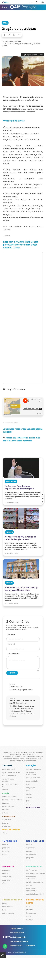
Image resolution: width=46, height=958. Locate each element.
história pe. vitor (32, 870)
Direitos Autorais (16, 946)
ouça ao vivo (30, 848)
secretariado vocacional (35, 894)
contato (5, 790)
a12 (4, 422)
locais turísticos (8, 806)
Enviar (12, 673)
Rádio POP (8, 866)
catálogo (29, 919)
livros (4, 910)
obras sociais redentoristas (31, 890)
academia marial (8, 769)
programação (7, 848)
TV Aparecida (9, 840)
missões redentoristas (34, 882)
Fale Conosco (30, 946)
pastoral (5, 823)
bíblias (4, 903)
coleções (29, 910)
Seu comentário (13, 654)
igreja (28, 784)
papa (28, 801)
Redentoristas (34, 866)
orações (29, 797)
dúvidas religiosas (33, 778)
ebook (28, 916)
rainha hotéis (7, 826)
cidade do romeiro (9, 776)
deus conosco (7, 907)
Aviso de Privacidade (17, 933)
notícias (5, 813)
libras (28, 791)
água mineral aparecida (11, 772)
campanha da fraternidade (31, 773)
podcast (29, 851)
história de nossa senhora (12, 800)
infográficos (30, 787)
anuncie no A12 (33, 807)
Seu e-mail (11, 644)
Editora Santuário (12, 899)
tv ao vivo (5, 851)
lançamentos (31, 913)
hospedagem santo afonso (36, 873)
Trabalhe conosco (16, 929)
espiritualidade (32, 781)
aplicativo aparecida (33, 769)
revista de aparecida (11, 829)
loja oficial (6, 810)
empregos (6, 870)
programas (30, 858)
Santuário (7, 765)
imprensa (5, 803)
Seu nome (11, 634)
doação (5, 793)
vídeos (4, 833)
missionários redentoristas (31, 878)
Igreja (5, 23)
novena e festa (8, 816)
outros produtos (8, 913)
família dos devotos (9, 796)
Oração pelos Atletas (12, 422)
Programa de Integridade (19, 941)
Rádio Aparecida (35, 840)
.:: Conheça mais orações (16, 428)
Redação (31, 765)
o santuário (6, 820)
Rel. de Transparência (18, 937)
